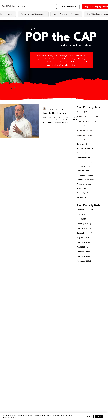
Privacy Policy (12, 417)
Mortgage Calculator (86, 175)
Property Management (86, 184)
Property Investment (86, 179)
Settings (89, 416)
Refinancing (83, 188)
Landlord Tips (83, 171)
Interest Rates (84, 166)
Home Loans (83, 157)
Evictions (82, 144)
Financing (82, 153)
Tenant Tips (83, 193)
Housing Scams (84, 162)
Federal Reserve (85, 148)
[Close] (105, 416)
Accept (99, 416)
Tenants (81, 197)
